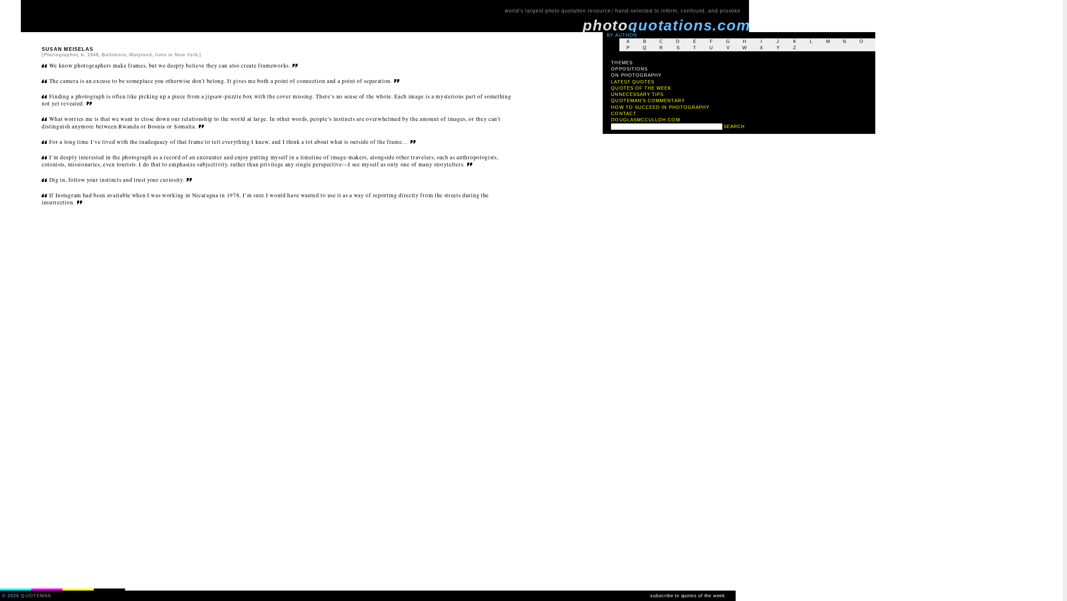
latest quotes (632, 81)
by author (622, 35)
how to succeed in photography (660, 107)
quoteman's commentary (647, 100)
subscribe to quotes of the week (687, 595)
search (734, 126)
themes (621, 62)
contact (623, 113)
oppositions (629, 68)
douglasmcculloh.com (645, 119)
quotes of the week (641, 88)
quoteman (36, 595)
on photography (636, 75)
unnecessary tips (637, 94)
